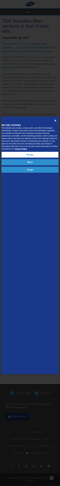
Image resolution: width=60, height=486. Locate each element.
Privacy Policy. (21, 149)
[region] (30, 245)
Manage (30, 155)
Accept (30, 170)
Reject (30, 162)
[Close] (55, 120)
